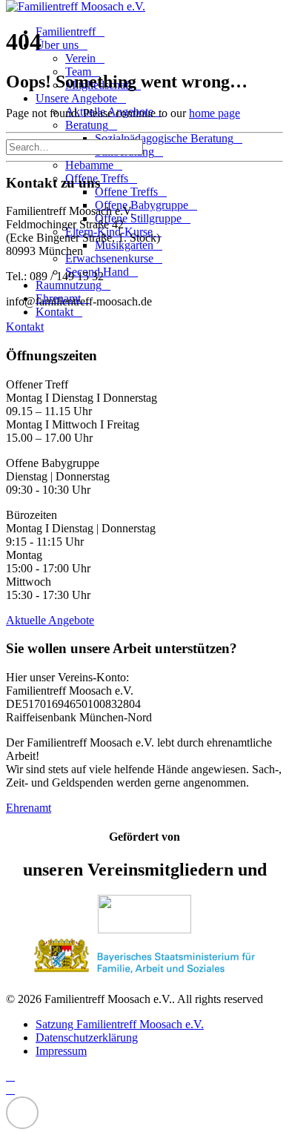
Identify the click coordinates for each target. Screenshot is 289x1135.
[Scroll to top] (22, 1111)
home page (214, 113)
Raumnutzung (69, 285)
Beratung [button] (86, 125)
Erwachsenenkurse (109, 258)
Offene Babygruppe (141, 205)
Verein (80, 58)
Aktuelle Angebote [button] (50, 620)
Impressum (61, 1051)
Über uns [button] (57, 45)
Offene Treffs (126, 191)
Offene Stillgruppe (138, 218)
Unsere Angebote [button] (76, 98)
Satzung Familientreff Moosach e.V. (120, 1024)
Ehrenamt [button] (28, 807)
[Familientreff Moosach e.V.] (144, 6)
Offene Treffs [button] (96, 178)
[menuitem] (159, 185)
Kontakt (54, 311)
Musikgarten (124, 245)
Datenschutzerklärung (87, 1037)
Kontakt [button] (25, 326)
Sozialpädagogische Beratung (164, 138)
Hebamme (89, 165)
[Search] (80, 146)
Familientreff (66, 31)
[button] (150, 146)
